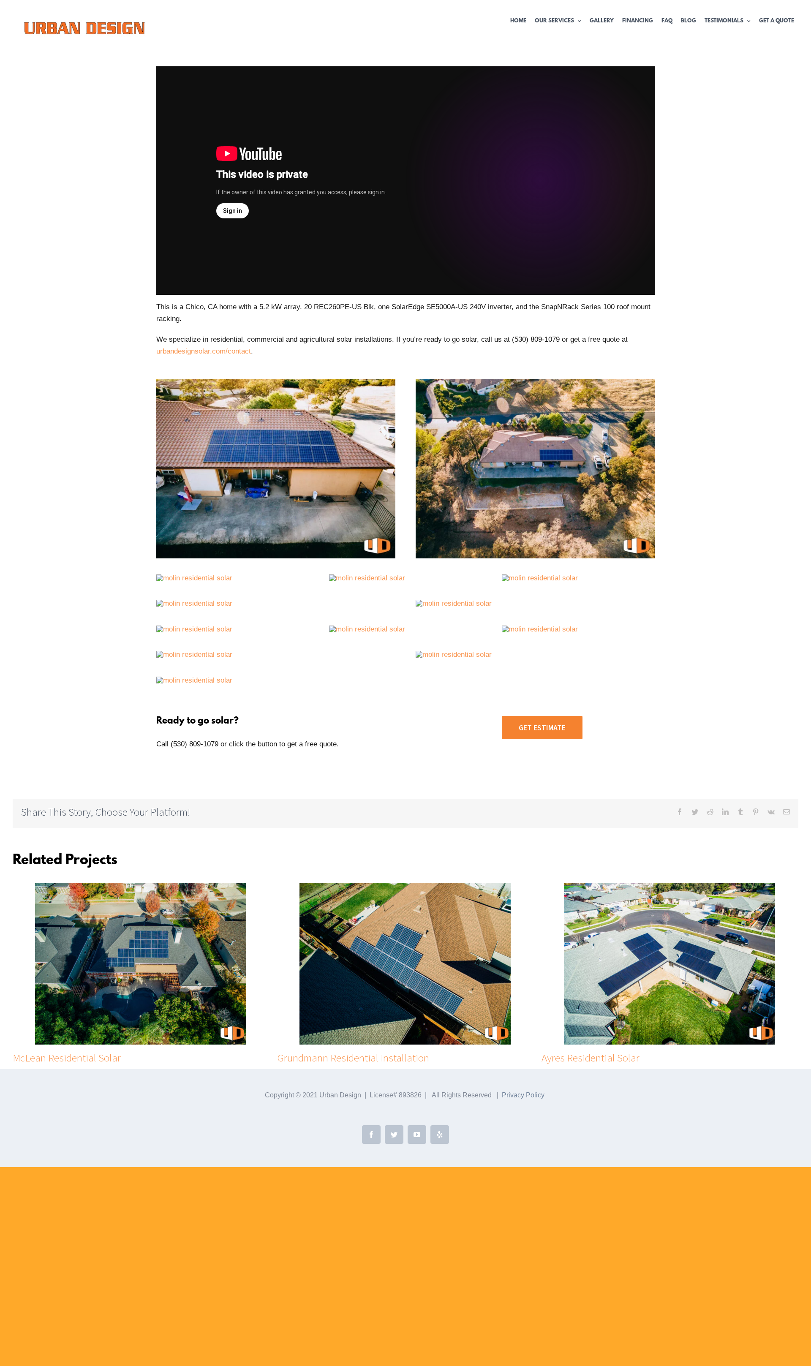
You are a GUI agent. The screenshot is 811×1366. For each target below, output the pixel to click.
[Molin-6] (367, 629)
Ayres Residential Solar (591, 1057)
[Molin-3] (454, 654)
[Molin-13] (535, 382)
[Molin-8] (194, 629)
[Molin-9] (194, 603)
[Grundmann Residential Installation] (405, 963)
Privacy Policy (523, 1095)
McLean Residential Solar (67, 1057)
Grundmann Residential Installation (353, 1057)
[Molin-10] (540, 578)
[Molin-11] (367, 578)
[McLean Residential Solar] (140, 963)
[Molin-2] (194, 680)
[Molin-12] (194, 578)
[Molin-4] (194, 654)
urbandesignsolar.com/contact (203, 351)
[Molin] (275, 382)
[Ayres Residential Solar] (669, 963)
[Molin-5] (540, 629)
